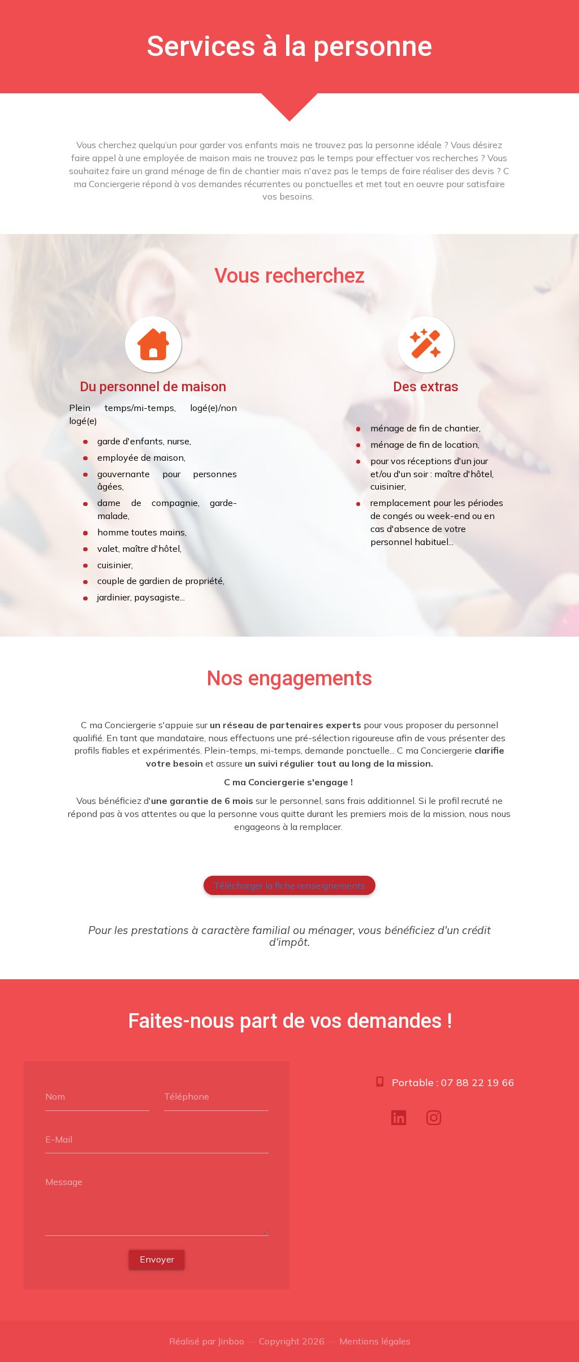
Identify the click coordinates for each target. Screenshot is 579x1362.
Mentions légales (375, 1341)
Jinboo (231, 1341)
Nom (55, 1096)
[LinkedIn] (398, 1117)
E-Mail (58, 1138)
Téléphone (186, 1096)
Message (64, 1181)
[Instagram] (433, 1117)
